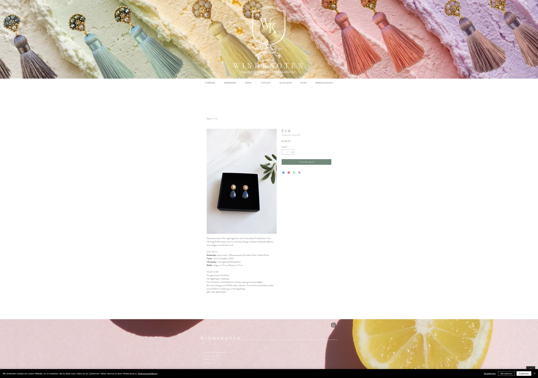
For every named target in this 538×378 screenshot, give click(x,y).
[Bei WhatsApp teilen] (294, 172)
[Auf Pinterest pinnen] (288, 172)
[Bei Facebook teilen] (283, 172)
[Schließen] (534, 373)
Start (209, 118)
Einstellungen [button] (490, 373)
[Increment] (292, 152)
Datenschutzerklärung (147, 373)
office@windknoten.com (214, 352)
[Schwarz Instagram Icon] (333, 325)
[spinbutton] (288, 152)
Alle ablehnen (506, 373)
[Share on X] (299, 172)
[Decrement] (284, 152)
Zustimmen (524, 373)
